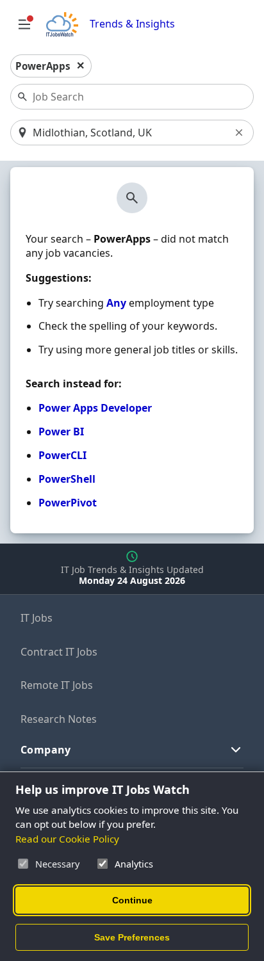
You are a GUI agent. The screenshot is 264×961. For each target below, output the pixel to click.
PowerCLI (62, 455)
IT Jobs (37, 618)
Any (116, 303)
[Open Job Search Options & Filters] (24, 24)
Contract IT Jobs (59, 652)
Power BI (61, 431)
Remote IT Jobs (57, 685)
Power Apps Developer (95, 408)
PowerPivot (67, 503)
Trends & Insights (132, 24)
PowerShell (66, 479)
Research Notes (59, 719)
